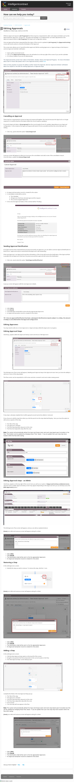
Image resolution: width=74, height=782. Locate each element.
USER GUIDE (18, 25)
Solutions (14, 9)
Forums (23, 9)
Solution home (8, 25)
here (44, 61)
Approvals (27, 25)
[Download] (33, 403)
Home (5, 9)
